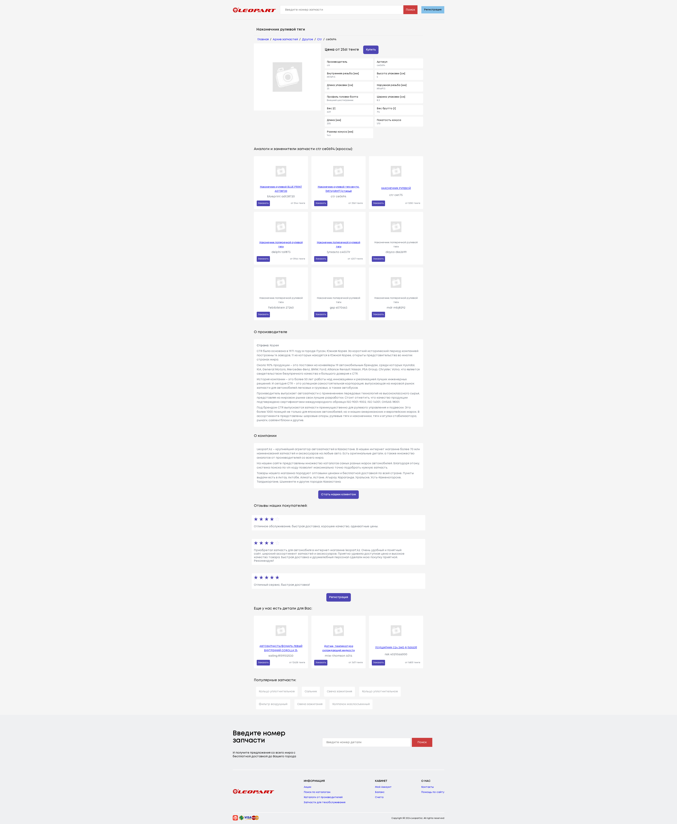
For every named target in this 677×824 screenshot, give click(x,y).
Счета (379, 797)
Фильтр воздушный (273, 704)
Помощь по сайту (432, 792)
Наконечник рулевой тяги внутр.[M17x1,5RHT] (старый (338, 189)
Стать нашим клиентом (338, 494)
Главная (263, 39)
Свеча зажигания (339, 691)
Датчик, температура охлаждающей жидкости (338, 648)
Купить (371, 49)
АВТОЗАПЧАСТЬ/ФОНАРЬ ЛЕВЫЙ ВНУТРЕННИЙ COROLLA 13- (281, 648)
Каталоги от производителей (323, 797)
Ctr (319, 39)
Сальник (311, 691)
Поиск (410, 9)
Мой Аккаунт (383, 787)
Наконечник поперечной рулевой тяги (281, 244)
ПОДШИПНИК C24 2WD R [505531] (396, 648)
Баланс (380, 792)
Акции (307, 787)
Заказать (263, 203)
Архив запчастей (285, 39)
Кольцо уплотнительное (277, 691)
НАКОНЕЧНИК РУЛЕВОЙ (396, 188)
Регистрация (432, 10)
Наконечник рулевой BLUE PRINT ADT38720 (281, 189)
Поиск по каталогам (317, 792)
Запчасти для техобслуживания (324, 802)
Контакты (427, 787)
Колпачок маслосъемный (351, 704)
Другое (307, 39)
